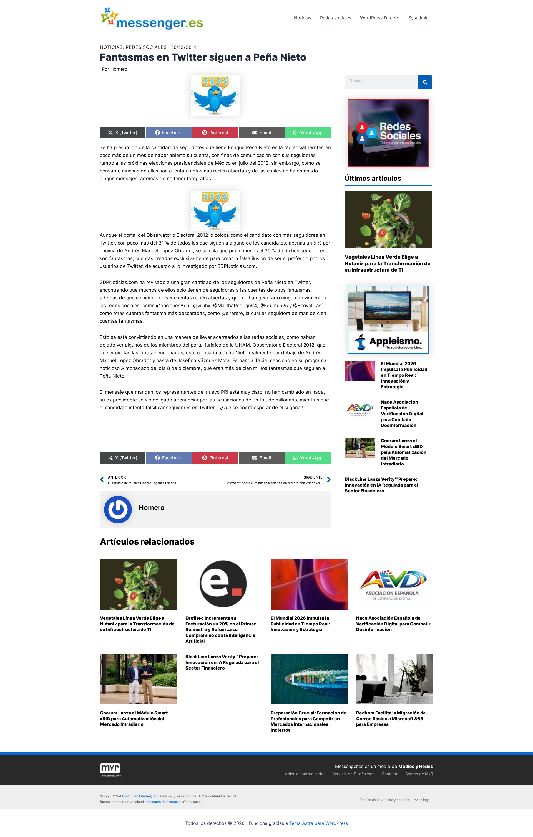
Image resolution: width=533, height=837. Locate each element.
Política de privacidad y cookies (384, 800)
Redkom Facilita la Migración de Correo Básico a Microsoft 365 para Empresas (391, 718)
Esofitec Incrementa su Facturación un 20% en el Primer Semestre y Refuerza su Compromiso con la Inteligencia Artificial (220, 629)
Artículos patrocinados (305, 773)
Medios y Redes (415, 766)
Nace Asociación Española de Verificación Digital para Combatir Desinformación (402, 413)
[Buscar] (425, 82)
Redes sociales (146, 47)
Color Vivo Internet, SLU (140, 796)
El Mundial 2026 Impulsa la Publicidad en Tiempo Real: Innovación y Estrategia (404, 375)
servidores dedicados (161, 802)
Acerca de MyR (419, 773)
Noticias (111, 47)
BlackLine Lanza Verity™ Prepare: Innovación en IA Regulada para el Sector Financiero (381, 484)
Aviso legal (422, 800)
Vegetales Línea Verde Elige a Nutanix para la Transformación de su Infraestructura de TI (388, 263)
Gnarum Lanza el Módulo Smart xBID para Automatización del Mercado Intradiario (403, 452)
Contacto (390, 773)
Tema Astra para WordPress (318, 823)
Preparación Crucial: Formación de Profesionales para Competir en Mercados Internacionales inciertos (308, 721)
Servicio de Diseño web (353, 773)
